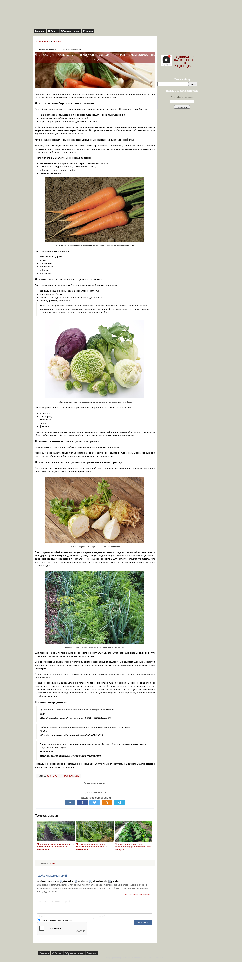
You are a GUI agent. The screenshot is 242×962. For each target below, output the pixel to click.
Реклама (88, 31)
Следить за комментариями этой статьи (57, 920)
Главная (39, 31)
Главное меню (42, 41)
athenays (51, 775)
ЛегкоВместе (157, 958)
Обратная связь (70, 31)
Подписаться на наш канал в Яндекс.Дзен (184, 62)
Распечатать (71, 775)
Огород (57, 41)
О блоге (52, 31)
